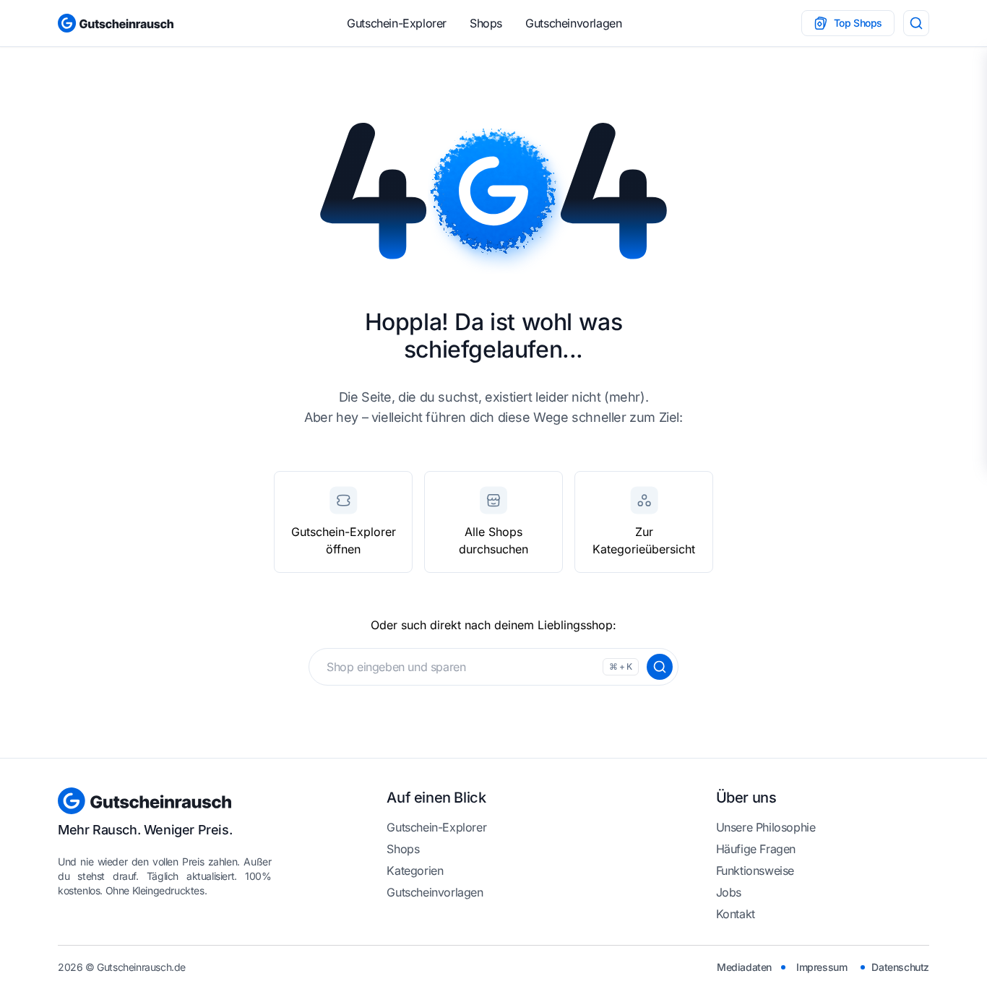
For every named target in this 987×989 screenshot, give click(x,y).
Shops (486, 23)
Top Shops (858, 23)
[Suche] (916, 23)
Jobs (728, 892)
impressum (821, 967)
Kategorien (415, 870)
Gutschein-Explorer (397, 23)
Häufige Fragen (756, 849)
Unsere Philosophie (766, 827)
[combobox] (493, 667)
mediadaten (744, 967)
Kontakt (735, 914)
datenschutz (900, 967)
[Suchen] (660, 667)
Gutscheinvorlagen (573, 23)
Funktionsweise (755, 870)
